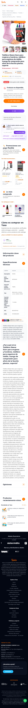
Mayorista (22, 5)
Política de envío (14, 625)
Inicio (3, 10)
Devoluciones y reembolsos (14, 631)
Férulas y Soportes (6, 14)
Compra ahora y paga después (14, 590)
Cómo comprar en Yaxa (14, 594)
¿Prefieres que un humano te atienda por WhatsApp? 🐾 (14, 138)
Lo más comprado (14, 588)
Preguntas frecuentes (14, 600)
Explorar (14, 584)
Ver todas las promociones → (9, 158)
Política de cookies (14, 629)
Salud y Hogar (10, 10)
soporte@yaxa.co (10, 654)
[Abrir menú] (25, 2)
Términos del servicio (14, 633)
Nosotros (14, 598)
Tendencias (14, 586)
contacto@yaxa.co (10, 652)
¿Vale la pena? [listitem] (6, 136)
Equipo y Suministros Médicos (9, 12)
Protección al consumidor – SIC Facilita (14, 635)
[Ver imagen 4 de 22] (24, 49)
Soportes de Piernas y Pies (8, 16)
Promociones (10, 5)
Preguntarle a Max (19, 132)
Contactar (8, 671)
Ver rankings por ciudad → (8, 202)
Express (16, 5)
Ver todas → (24, 505)
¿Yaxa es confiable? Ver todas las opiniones (12, 235)
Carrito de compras (14, 613)
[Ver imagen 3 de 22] (18, 49)
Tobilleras (19, 16)
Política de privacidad (14, 627)
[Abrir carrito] (21, 2)
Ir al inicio (14, 106)
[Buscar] (18, 2)
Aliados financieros (14, 592)
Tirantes (20, 12)
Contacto (14, 623)
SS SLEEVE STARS (9, 73)
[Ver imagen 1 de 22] (5, 49)
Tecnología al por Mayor (14, 604)
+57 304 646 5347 (16, 656)
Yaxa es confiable (14, 596)
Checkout (14, 615)
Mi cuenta (14, 617)
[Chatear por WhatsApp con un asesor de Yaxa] (25, 700)
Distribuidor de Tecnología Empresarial (14, 602)
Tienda (14, 611)
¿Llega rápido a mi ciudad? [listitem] (17, 136)
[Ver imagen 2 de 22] (11, 49)
